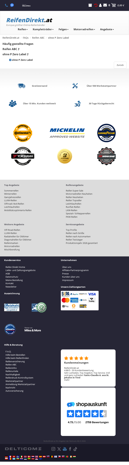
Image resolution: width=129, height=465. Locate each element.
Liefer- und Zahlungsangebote (20, 270)
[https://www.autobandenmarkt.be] (51, 456)
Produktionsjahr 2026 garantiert (82, 243)
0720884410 (8, 5)
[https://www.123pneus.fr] (10, 456)
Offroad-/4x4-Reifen (14, 203)
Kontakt (10, 283)
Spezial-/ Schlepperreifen (78, 213)
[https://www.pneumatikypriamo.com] (63, 456)
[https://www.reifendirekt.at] (44, 456)
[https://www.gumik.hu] (74, 456)
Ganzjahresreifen (12, 197)
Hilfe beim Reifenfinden (17, 358)
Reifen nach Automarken (78, 236)
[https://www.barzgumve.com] (17, 459)
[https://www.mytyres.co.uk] (36, 456)
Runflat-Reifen (73, 206)
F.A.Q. (8, 351)
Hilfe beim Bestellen (15, 354)
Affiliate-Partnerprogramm (75, 270)
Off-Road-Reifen (12, 229)
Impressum (68, 280)
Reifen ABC (10, 49)
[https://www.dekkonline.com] (25, 456)
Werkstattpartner (14, 381)
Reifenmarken (11, 243)
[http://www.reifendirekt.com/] (40, 459)
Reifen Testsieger (74, 239)
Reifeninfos (11, 367)
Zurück (120, 65)
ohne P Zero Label (14, 54)
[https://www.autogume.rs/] (36, 459)
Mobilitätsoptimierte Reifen (18, 210)
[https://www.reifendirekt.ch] (14, 456)
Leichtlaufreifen (12, 206)
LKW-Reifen (71, 210)
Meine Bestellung (14, 280)
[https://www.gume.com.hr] (21, 459)
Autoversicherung (14, 390)
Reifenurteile (12, 371)
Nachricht (10, 387)
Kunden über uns (70, 276)
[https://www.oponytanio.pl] (6, 459)
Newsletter (11, 286)
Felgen (63, 29)
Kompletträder (42, 29)
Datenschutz (12, 276)
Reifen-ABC (11, 364)
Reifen (22, 29)
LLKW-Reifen (10, 200)
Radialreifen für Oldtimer (16, 236)
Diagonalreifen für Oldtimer (17, 239)
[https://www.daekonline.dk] (29, 456)
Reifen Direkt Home (15, 267)
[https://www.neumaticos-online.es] (40, 456)
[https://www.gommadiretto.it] (21, 456)
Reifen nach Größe (75, 233)
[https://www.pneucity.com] (67, 456)
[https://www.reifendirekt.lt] (29, 459)
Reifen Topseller (74, 200)
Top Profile (71, 229)
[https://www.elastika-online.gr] (14, 459)
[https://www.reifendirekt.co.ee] (25, 459)
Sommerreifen (11, 190)
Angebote (106, 29)
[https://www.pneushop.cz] (59, 456)
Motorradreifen (83, 29)
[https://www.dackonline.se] (17, 456)
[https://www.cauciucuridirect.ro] (10, 459)
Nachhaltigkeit (13, 374)
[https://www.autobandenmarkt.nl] (33, 456)
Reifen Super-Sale (74, 190)
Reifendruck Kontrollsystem (19, 377)
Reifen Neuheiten (74, 197)
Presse (65, 273)
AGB (8, 273)
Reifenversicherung (15, 361)
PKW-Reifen (71, 216)
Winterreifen (10, 193)
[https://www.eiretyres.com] (70, 456)
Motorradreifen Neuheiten (79, 193)
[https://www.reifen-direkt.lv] (33, 459)
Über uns (66, 267)
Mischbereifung (12, 249)
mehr (67, 379)
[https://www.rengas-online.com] (55, 456)
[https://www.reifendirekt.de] (6, 456)
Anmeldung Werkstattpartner (20, 384)
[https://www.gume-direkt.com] (48, 456)
